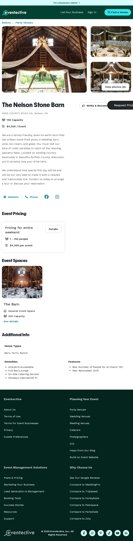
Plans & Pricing (13, 477)
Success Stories (14, 505)
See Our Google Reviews (85, 477)
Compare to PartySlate (84, 511)
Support (9, 518)
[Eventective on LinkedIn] (126, 533)
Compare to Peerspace (84, 505)
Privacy (8, 430)
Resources (10, 511)
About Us (10, 409)
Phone (33, 197)
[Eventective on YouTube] (118, 533)
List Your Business (71, 12)
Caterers (75, 430)
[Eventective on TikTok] (109, 533)
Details (53, 229)
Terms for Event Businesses (21, 423)
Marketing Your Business (19, 484)
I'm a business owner (65, 2)
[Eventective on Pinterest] (101, 533)
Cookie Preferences (16, 436)
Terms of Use (12, 416)
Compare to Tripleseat (84, 491)
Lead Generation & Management (24, 491)
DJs (72, 443)
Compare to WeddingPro (85, 484)
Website (13, 197)
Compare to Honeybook (84, 498)
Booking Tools (12, 498)
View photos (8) (115, 86)
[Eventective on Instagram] (92, 533)
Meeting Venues (79, 423)
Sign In (92, 12)
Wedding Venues (80, 416)
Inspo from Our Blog (82, 450)
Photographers (79, 436)
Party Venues (24, 22)
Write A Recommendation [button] (103, 105)
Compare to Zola (80, 518)
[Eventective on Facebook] (84, 533)
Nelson (6, 22)
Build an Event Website (84, 457)
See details (11, 321)
